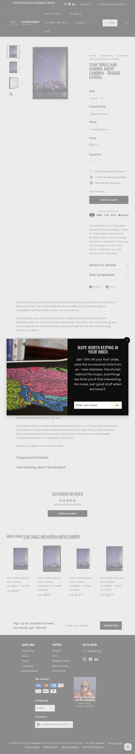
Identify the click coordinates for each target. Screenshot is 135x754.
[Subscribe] (117, 405)
